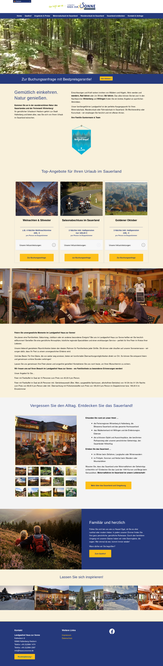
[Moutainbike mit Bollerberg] (71, 481)
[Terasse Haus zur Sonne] (20, 492)
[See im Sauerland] (33, 471)
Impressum (66, 635)
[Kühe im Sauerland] (46, 492)
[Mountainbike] (46, 471)
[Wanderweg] (46, 481)
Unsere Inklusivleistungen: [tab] (30, 245)
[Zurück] (5, 597)
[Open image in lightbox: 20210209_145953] (135, 607)
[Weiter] (158, 597)
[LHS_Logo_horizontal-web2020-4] (81, 6)
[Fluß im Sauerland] (71, 492)
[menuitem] (19, 16)
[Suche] (146, 16)
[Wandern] (58, 471)
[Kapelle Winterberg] (20, 481)
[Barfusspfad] (33, 492)
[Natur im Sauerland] (58, 492)
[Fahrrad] (58, 481)
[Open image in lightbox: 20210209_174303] (32, 607)
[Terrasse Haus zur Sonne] (46, 440)
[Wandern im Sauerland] (71, 471)
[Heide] (33, 481)
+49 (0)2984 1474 (28, 644)
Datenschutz (67, 638)
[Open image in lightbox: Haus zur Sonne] (66, 607)
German (18, 1)
